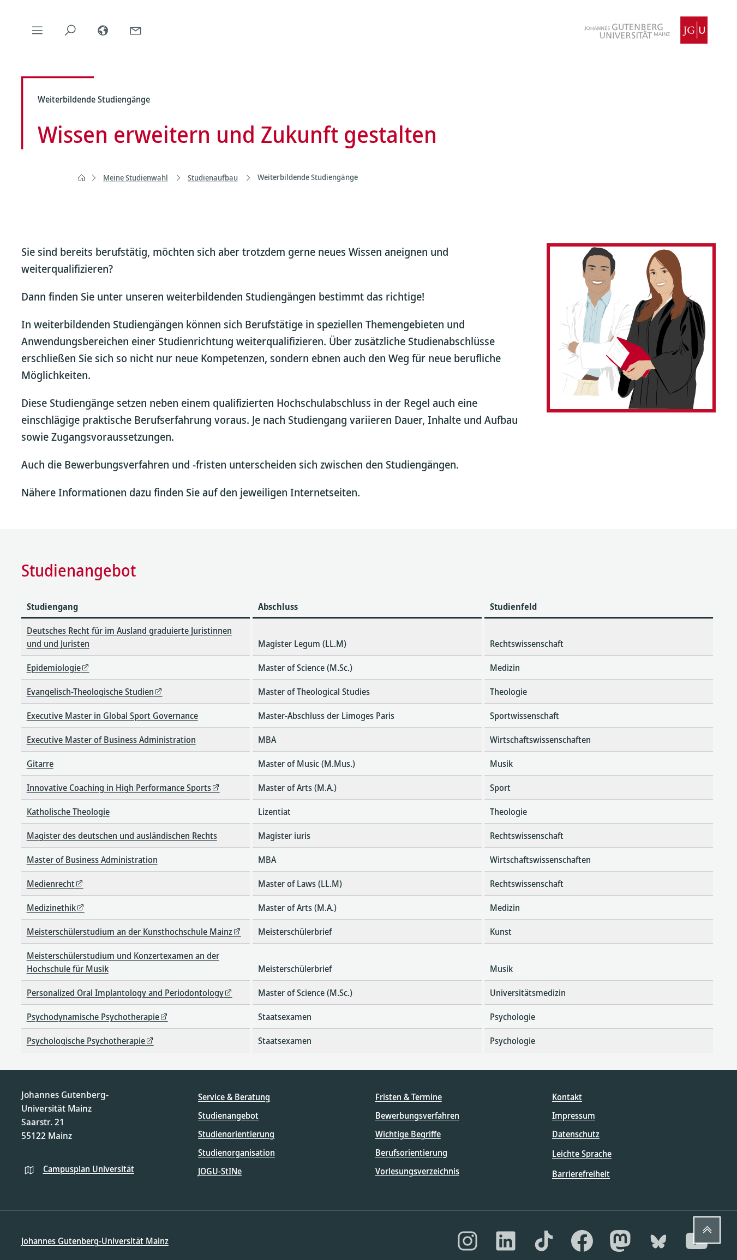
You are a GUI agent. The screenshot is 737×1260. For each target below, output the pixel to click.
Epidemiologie (54, 668)
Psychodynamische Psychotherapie (93, 1017)
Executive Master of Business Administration (111, 740)
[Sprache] (103, 30)
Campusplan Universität (88, 1169)
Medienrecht (51, 884)
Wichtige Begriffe (408, 1134)
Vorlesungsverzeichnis (417, 1171)
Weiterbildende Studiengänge (307, 177)
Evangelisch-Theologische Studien (90, 692)
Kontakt (567, 1097)
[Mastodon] (620, 1241)
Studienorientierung (236, 1134)
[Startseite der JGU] (646, 30)
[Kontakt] (135, 30)
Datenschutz (576, 1134)
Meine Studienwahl (135, 177)
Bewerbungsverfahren (417, 1115)
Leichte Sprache (582, 1154)
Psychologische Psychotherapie (86, 1041)
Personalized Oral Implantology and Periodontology (125, 993)
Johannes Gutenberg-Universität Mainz (95, 1241)
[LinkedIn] (506, 1241)
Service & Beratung (234, 1097)
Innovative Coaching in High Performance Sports (119, 788)
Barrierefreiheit (581, 1174)
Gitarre (40, 764)
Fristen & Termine (408, 1097)
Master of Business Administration (92, 860)
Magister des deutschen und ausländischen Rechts (122, 836)
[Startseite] (81, 178)
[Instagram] (467, 1241)
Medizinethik (51, 908)
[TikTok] (544, 1241)
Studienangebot (228, 1115)
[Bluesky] (658, 1241)
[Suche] (70, 30)
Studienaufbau (213, 177)
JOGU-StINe (220, 1171)
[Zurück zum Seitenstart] (707, 1230)
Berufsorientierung (411, 1153)
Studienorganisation (236, 1153)
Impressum (573, 1115)
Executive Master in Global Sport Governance (112, 716)
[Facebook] (582, 1241)
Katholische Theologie (68, 812)
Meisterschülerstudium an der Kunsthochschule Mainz (129, 932)
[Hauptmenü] (37, 30)
